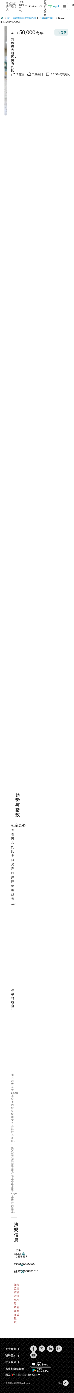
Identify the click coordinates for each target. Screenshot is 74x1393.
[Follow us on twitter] (42, 1348)
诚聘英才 (10, 1355)
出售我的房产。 (21, 6)
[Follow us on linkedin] (50, 1348)
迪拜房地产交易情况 (45, 6)
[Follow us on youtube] (33, 1355)
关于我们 (10, 1348)
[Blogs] (53, 6)
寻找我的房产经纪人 (11, 6)
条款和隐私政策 (14, 1368)
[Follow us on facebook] (33, 1348)
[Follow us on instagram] (59, 1348)
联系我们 (10, 1362)
